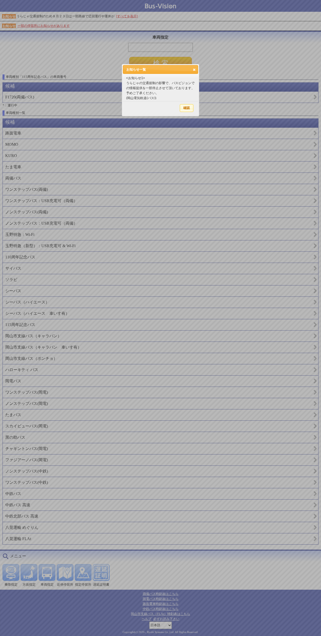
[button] (194, 69)
